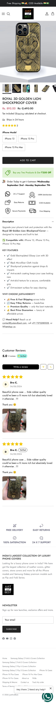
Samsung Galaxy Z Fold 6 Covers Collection (28, 658)
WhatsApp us (8, 326)
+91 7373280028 (40, 323)
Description (8, 221)
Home (4, 658)
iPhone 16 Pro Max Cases (32, 674)
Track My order (38, 682)
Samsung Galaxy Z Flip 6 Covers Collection (19, 666)
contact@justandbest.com (14, 323)
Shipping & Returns (9, 682)
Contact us (25, 682)
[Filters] (43, 367)
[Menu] (3, 14)
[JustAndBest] (28, 13)
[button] (9, 125)
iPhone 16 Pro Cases (10, 678)
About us (25, 678)
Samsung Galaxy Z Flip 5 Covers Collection (19, 670)
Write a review (20, 367)
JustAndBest (13, 694)
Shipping (19, 113)
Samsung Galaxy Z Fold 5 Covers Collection (19, 662)
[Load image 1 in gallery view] (28, 51)
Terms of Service (8, 686)
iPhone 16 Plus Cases (10, 674)
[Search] (10, 14)
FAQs (34, 678)
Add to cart (28, 160)
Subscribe (11, 629)
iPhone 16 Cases (45, 670)
